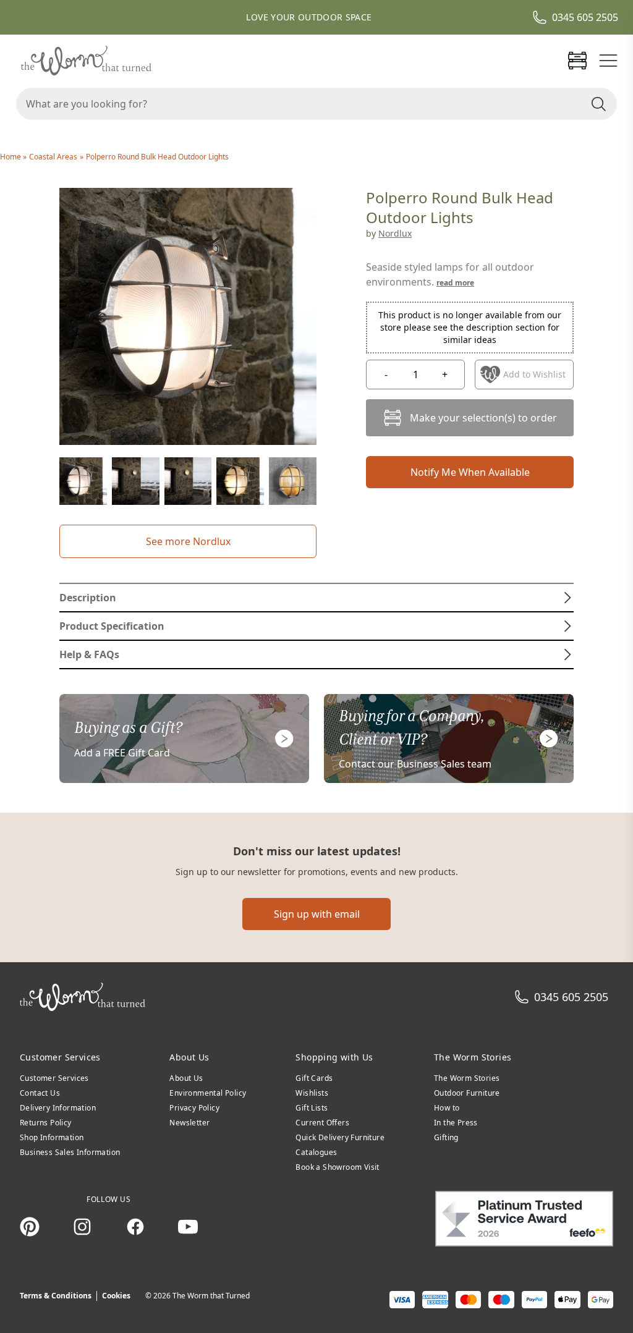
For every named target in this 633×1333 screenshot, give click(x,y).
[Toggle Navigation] (608, 60)
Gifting (446, 1137)
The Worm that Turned (211, 1295)
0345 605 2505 (585, 17)
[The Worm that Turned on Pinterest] (30, 1227)
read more (455, 282)
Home (11, 156)
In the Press (456, 1122)
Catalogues (316, 1152)
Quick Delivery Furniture (339, 1137)
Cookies (116, 1295)
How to (446, 1107)
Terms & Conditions (55, 1295)
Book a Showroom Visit (337, 1167)
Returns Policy (46, 1122)
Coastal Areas (53, 156)
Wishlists (311, 1093)
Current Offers (322, 1122)
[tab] (316, 597)
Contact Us (40, 1093)
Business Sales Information (70, 1152)
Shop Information (51, 1137)
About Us (186, 1078)
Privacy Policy (194, 1107)
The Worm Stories (466, 1078)
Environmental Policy (207, 1093)
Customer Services (54, 1078)
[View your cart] (577, 60)
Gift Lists (311, 1107)
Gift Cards (314, 1078)
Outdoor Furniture (467, 1093)
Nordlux (395, 233)
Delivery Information (58, 1107)
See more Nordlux (188, 541)
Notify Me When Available (470, 472)
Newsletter (189, 1122)
